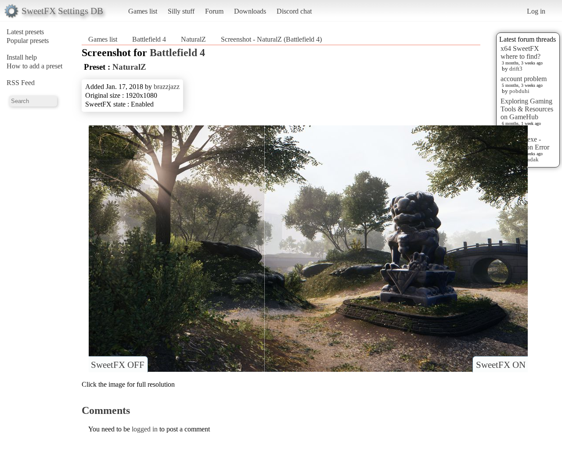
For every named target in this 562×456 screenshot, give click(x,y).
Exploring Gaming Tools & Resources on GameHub (527, 109)
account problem (524, 78)
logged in (145, 429)
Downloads (250, 11)
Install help (22, 57)
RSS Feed (21, 82)
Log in (536, 11)
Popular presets (28, 40)
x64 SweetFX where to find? (520, 52)
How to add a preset (34, 66)
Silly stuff (181, 11)
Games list (142, 11)
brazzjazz (167, 86)
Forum (214, 11)
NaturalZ (193, 39)
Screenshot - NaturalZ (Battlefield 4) (271, 39)
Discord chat (294, 11)
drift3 (515, 68)
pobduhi (519, 91)
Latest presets (25, 32)
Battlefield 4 (149, 39)
